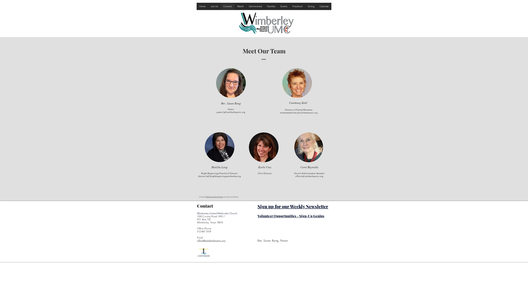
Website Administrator (214, 197)
